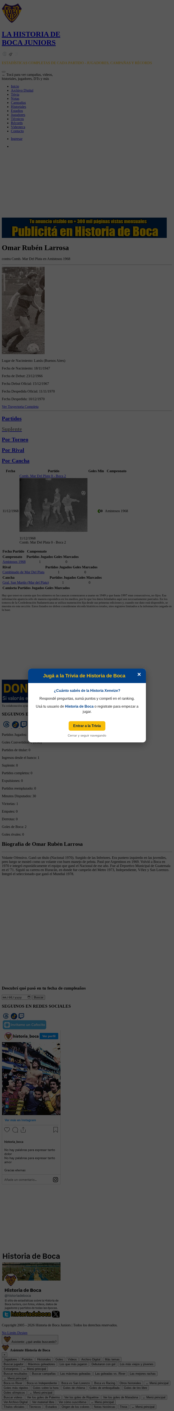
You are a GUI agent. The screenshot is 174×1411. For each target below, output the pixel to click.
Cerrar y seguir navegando (87, 735)
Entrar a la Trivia (87, 726)
